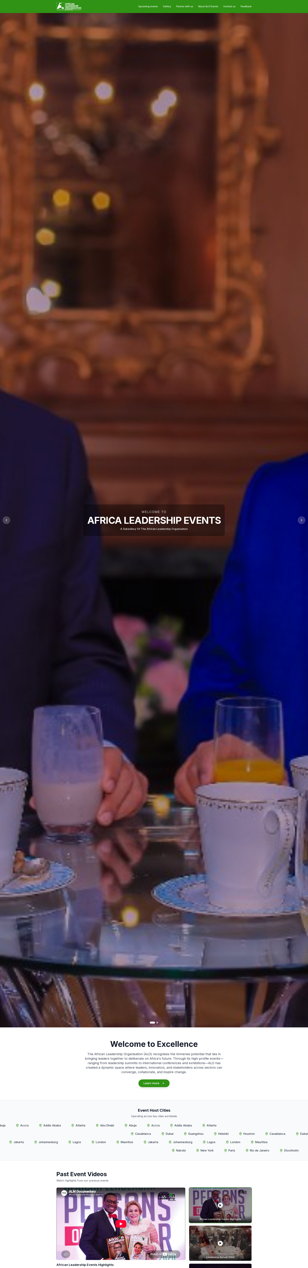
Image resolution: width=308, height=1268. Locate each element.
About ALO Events (208, 6)
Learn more (151, 1083)
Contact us (229, 6)
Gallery (167, 6)
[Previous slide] (6, 520)
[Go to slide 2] (157, 1023)
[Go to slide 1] (152, 1023)
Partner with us (184, 6)
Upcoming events (148, 6)
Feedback (246, 6)
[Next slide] (301, 520)
